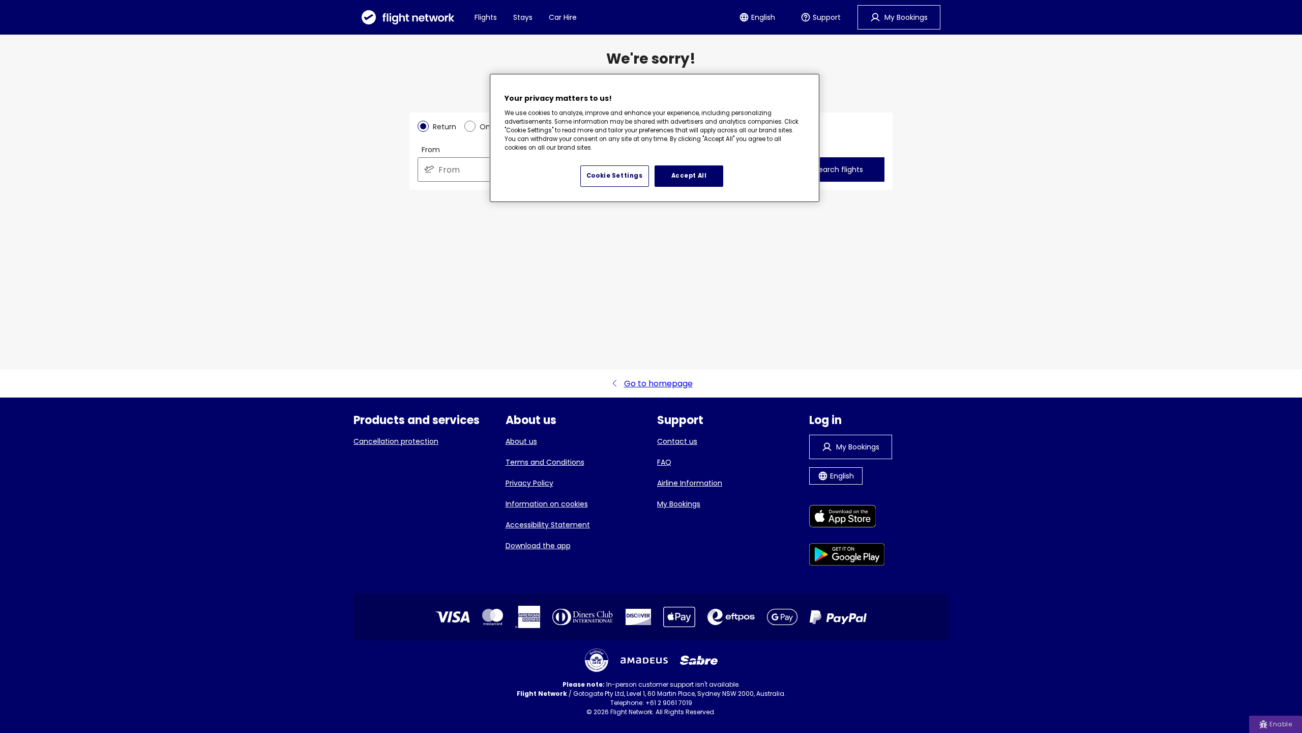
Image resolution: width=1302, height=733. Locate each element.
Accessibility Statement (548, 525)
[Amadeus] (644, 660)
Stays (522, 17)
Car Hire (563, 17)
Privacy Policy (529, 483)
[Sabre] (699, 660)
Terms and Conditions (545, 462)
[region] (654, 138)
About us (521, 441)
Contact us (677, 441)
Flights (486, 17)
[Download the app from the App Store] (847, 518)
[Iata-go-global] (596, 660)
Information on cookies (547, 504)
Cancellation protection (395, 441)
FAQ (664, 462)
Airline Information (689, 483)
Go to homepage (658, 383)
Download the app (538, 546)
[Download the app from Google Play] (847, 556)
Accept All (689, 176)
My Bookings (678, 504)
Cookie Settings (614, 176)
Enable (1280, 724)
